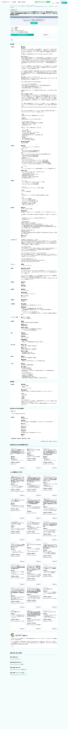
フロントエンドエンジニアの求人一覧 (24, 5)
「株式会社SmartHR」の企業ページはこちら (48, 441)
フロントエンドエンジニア (15, 659)
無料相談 (63, 2)
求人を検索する (34, 23)
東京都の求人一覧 (33, 5)
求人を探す (14, 2)
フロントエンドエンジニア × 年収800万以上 (18, 669)
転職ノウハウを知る (21, 2)
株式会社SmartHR (14, 9)
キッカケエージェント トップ (14, 5)
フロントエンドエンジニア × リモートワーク (18, 674)
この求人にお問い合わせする (22, 34)
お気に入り (53, 3)
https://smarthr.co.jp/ (25, 424)
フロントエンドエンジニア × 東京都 (16, 664)
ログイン (58, 2)
